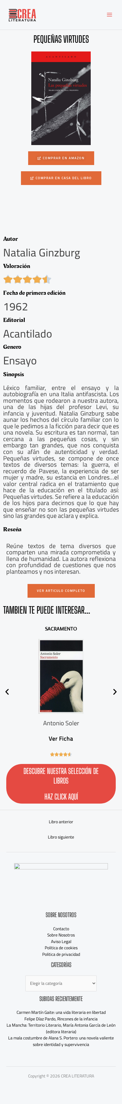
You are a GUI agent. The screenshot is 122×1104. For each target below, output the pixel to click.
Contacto (61, 929)
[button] (61, 178)
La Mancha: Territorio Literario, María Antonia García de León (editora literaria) (61, 1028)
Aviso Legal (61, 941)
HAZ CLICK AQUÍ (61, 796)
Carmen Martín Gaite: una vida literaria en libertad (61, 1012)
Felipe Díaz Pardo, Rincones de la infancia (61, 1019)
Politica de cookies (61, 948)
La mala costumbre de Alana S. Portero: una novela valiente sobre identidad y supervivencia (61, 1041)
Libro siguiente (61, 837)
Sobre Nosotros (61, 935)
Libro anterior (61, 822)
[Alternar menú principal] (109, 14)
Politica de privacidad (61, 954)
